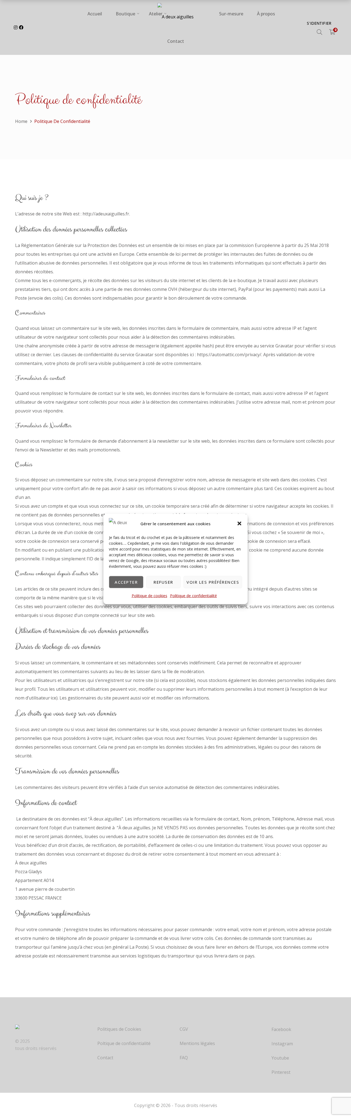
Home (21, 121)
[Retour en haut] (336, 1093)
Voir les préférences (212, 582)
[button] (239, 523)
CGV (184, 1029)
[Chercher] (319, 32)
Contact (105, 1058)
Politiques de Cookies (119, 1029)
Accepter (126, 582)
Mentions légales (197, 1043)
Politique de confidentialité (193, 595)
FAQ (184, 1058)
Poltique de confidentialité (124, 1043)
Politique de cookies (149, 595)
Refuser (163, 582)
